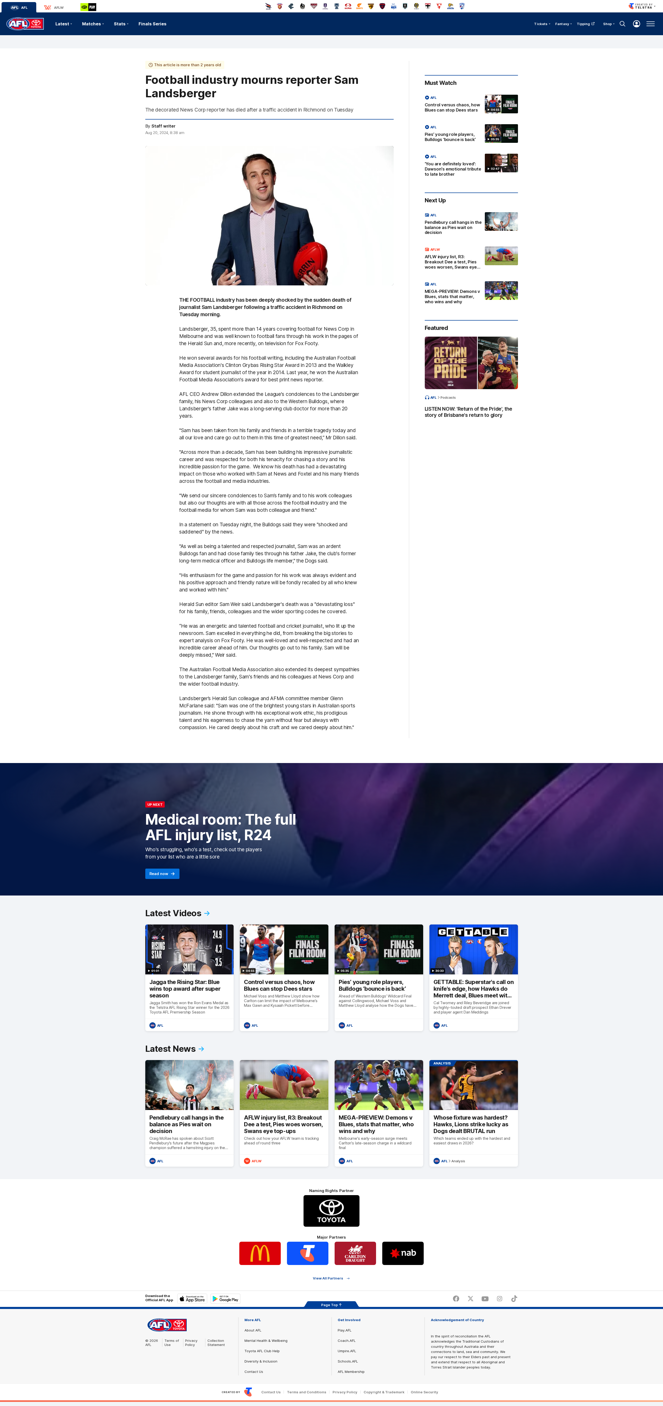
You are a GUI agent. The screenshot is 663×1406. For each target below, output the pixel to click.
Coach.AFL (347, 1340)
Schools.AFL (348, 1361)
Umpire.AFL (347, 1351)
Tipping (583, 24)
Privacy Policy (191, 1342)
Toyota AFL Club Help (262, 1351)
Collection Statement (216, 1342)
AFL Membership (351, 1372)
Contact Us (253, 1372)
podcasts (448, 397)
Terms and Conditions (306, 1392)
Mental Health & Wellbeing (265, 1340)
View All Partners (328, 1278)
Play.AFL (344, 1330)
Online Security (424, 1392)
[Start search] (622, 24)
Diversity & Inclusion (260, 1361)
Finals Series (153, 23)
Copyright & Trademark (384, 1392)
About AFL (252, 1330)
